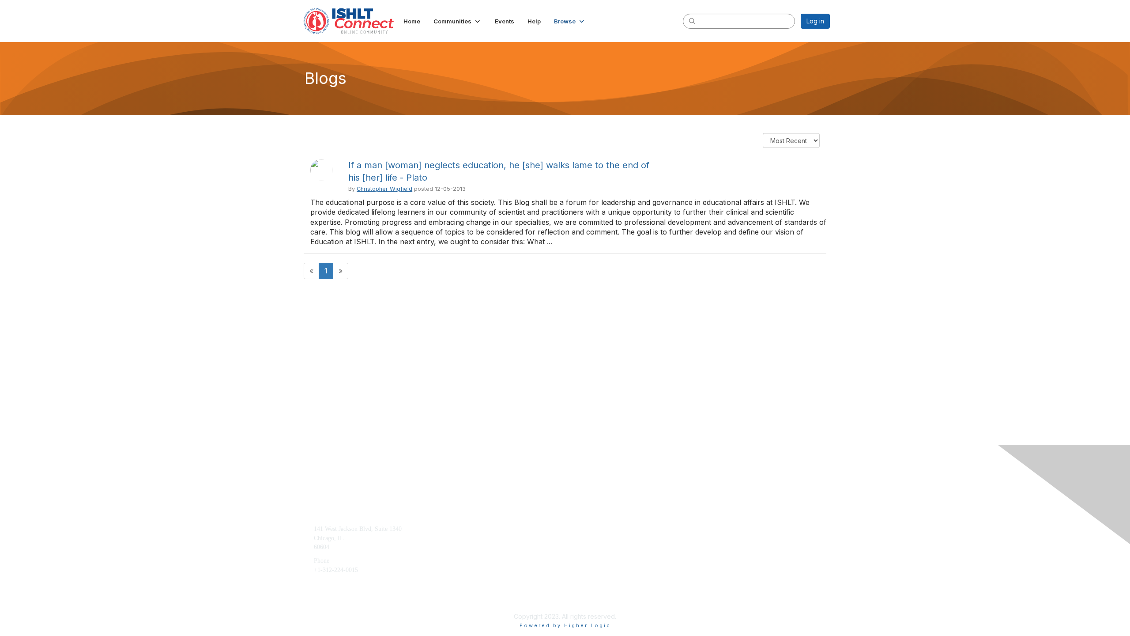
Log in (815, 21)
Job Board (709, 542)
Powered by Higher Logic (565, 625)
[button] (457, 21)
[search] (692, 21)
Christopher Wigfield (384, 189)
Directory (707, 556)
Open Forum (712, 529)
